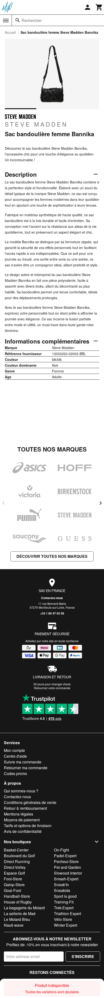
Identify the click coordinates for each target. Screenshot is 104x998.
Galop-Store (14, 884)
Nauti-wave (13, 925)
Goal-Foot (12, 890)
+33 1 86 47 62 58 (52, 613)
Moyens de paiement (22, 820)
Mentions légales (18, 814)
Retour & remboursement (25, 808)
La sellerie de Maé (20, 913)
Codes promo (15, 773)
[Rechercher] (18, 20)
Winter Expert (65, 925)
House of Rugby (18, 902)
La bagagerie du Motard (24, 907)
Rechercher (32, 20)
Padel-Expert (65, 855)
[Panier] (99, 7)
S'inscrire (83, 956)
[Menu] (6, 20)
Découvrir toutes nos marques (52, 556)
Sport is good (65, 896)
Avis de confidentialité (23, 831)
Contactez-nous (52, 598)
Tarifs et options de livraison (28, 825)
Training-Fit (64, 902)
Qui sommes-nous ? (21, 791)
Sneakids (62, 890)
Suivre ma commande (22, 762)
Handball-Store (17, 896)
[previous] (3, 503)
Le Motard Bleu (17, 919)
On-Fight (61, 850)
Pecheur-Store (66, 861)
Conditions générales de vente (30, 802)
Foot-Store (13, 879)
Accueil (10, 32)
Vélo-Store (63, 919)
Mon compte (14, 750)
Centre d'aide (15, 756)
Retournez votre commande (52, 688)
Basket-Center (16, 850)
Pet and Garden (67, 867)
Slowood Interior (68, 873)
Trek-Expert (64, 907)
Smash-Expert (66, 879)
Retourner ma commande (25, 767)
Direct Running (17, 861)
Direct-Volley (15, 867)
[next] (100, 503)
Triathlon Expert (67, 913)
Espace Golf (14, 873)
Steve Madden (36, 124)
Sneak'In (61, 884)
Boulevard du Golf (19, 855)
